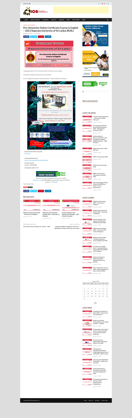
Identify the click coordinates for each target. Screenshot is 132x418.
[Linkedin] (108, 3)
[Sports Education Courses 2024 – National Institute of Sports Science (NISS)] (87, 268)
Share (27, 36)
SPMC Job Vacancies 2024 (100, 156)
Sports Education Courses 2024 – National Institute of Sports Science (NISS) (101, 269)
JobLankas (37, 33)
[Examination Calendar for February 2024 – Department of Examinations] (87, 379)
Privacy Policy (104, 400)
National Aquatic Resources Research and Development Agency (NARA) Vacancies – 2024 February (100, 139)
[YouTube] (102, 3)
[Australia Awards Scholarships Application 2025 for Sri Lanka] (87, 340)
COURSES (61, 19)
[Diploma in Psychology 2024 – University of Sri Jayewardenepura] (87, 228)
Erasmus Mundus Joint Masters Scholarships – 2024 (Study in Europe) (70, 214)
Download (27, 153)
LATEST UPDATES (35, 19)
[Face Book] (98, 3)
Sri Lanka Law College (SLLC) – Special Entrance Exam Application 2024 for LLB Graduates (100, 249)
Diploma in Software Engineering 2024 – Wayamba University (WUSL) (99, 259)
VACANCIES (45, 19)
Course (30, 187)
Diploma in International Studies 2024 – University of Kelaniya (51, 214)
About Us (91, 400)
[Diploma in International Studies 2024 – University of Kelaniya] (51, 211)
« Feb (95, 302)
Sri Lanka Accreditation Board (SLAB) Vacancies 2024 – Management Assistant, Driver (100, 128)
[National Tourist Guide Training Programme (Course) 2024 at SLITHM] (87, 237)
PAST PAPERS (76, 19)
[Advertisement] (81, 10)
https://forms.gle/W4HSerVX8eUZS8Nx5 (36, 160)
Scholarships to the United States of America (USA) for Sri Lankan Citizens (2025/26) (100, 332)
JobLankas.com (37, 180)
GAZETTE (53, 19)
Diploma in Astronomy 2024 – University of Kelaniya (31, 213)
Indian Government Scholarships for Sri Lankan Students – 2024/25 (101, 322)
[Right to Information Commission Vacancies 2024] (87, 173)
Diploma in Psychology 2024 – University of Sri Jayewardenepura (99, 230)
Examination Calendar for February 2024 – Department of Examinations (100, 381)
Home (26, 19)
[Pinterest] (104, 3)
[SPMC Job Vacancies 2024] (87, 157)
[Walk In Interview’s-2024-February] (87, 148)
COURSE (25, 25)
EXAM (68, 19)
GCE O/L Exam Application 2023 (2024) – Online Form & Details (100, 361)
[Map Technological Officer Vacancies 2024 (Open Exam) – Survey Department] (87, 182)
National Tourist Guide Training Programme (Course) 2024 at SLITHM (100, 239)
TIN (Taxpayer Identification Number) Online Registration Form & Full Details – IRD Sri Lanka (101, 351)
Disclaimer (97, 400)
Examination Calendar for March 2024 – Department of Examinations (100, 313)
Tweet (34, 36)
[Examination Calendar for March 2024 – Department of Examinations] (87, 311)
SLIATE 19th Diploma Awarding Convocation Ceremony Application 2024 (99, 371)
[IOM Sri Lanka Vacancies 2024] (87, 165)
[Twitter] (100, 3)
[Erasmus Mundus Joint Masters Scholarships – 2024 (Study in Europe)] (70, 211)
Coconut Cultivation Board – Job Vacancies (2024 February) (100, 118)
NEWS (83, 19)
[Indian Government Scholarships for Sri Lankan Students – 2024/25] (87, 320)
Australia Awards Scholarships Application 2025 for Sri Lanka (100, 341)
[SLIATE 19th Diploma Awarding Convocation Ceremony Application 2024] (87, 369)
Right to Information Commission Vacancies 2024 (99, 175)
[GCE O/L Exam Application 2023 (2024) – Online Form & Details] (87, 359)
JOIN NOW (54, 182)
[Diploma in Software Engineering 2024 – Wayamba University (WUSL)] (87, 257)
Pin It (42, 36)
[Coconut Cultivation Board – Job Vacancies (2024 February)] (87, 116)
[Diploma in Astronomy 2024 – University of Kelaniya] (32, 211)
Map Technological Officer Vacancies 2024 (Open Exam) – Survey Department (100, 185)
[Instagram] (106, 3)
